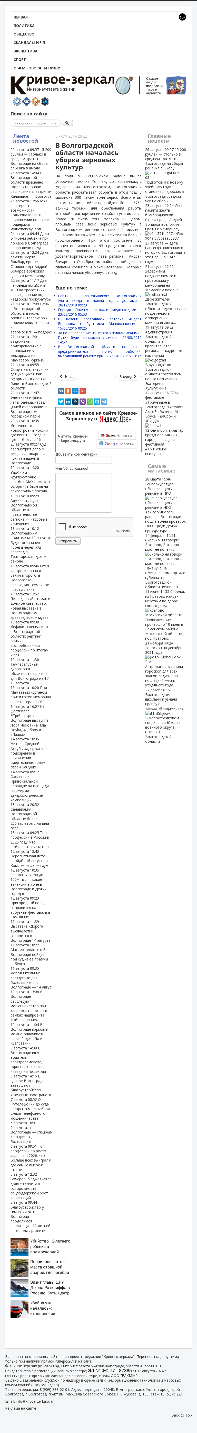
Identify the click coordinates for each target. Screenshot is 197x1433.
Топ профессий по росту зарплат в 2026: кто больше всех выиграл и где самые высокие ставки (31, 1158)
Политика (24, 25)
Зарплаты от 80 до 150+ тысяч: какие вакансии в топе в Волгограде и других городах (28, 882)
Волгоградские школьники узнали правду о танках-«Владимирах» (164, 715)
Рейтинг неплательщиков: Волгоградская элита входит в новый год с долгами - (100, 300)
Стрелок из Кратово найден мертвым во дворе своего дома (165, 615)
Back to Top (181, 1415)
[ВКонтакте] (61, 391)
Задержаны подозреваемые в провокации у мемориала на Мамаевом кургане (27, 348)
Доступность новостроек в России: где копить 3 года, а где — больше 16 (29, 430)
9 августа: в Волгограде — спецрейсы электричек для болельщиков (33, 1132)
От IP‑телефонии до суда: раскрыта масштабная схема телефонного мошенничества (30, 1109)
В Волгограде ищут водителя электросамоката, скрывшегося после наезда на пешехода (28, 1060)
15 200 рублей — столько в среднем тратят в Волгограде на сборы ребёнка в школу (31, 159)
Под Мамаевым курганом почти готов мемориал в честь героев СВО (31, 694)
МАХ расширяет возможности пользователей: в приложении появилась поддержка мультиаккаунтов (31, 214)
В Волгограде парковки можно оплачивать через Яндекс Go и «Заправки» (29, 1034)
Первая (21, 17)
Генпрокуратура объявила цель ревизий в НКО (165, 505)
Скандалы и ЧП (29, 42)
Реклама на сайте (20, 1408)
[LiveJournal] (75, 401)
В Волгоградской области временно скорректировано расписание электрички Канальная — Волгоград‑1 (34, 184)
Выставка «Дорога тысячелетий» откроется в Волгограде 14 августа (31, 931)
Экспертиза (25, 51)
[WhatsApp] (90, 401)
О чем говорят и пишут (38, 68)
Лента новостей (25, 138)
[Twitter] (61, 401)
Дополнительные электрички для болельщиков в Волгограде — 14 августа (33, 978)
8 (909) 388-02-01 (54, 1389)
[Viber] (83, 401)
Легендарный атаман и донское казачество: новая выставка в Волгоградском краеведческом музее (30, 606)
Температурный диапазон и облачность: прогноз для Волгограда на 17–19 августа (31, 671)
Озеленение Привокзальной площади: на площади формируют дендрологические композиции (30, 785)
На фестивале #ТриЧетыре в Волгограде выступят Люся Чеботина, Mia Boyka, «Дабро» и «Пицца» (29, 720)
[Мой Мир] (75, 391)
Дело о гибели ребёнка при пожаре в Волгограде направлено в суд (30, 240)
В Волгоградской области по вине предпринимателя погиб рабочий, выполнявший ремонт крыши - (100, 351)
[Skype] (97, 401)
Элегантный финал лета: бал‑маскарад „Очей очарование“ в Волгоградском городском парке (29, 404)
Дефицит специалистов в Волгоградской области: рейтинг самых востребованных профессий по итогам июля (31, 638)
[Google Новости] (117, 444)
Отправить (68, 541)
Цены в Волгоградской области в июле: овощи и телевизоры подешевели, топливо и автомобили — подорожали (35, 317)
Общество (24, 34)
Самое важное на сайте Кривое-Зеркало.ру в (98, 416)
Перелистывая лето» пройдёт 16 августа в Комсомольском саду (29, 858)
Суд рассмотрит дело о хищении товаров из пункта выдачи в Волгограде (28, 453)
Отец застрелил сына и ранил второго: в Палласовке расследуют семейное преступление (30, 578)
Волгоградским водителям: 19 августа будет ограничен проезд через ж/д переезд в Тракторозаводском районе (30, 545)
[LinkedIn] (68, 401)
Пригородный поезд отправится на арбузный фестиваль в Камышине (30, 907)
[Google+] (83, 391)
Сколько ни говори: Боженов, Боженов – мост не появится (165, 561)
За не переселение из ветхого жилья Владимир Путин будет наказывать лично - (100, 337)
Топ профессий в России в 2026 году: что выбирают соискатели (30, 839)
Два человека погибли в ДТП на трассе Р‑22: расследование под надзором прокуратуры (31, 290)
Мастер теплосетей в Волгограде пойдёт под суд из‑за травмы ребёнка (29, 954)
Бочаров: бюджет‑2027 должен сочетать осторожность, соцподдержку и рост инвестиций (31, 1186)
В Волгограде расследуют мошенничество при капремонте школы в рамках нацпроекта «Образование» (29, 1005)
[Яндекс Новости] (116, 435)
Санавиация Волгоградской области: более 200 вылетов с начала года (30, 816)
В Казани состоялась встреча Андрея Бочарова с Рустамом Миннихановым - (100, 323)
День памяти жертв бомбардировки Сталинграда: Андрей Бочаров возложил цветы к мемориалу (30, 264)
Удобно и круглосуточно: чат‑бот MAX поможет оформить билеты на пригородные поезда (31, 479)
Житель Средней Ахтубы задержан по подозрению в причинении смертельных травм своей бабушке (29, 753)
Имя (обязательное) (71, 468)
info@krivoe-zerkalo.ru (34, 1401)
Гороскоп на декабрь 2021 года (164, 664)
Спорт (20, 59)
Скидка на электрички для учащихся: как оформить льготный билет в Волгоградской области (31, 376)
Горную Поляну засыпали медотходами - (100, 312)
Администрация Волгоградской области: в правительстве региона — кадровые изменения (163, 358)
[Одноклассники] (68, 391)
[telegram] (104, 401)
